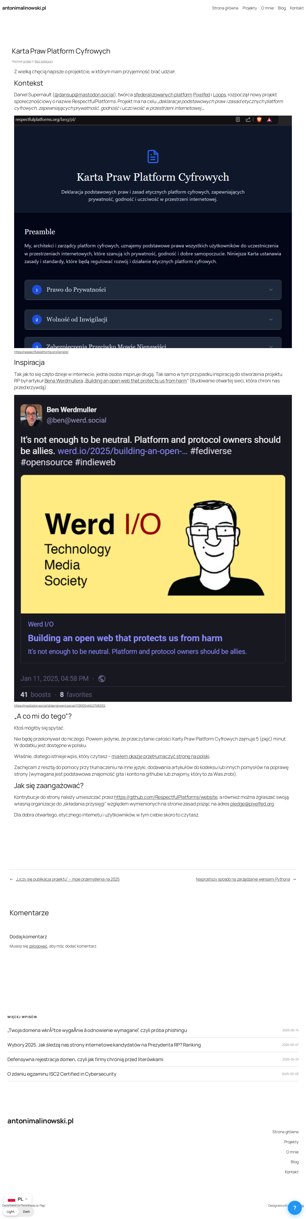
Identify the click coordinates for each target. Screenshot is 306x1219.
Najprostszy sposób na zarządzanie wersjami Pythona (243, 879)
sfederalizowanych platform (163, 94)
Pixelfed (201, 94)
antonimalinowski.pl (24, 7)
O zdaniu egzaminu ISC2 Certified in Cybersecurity (61, 1074)
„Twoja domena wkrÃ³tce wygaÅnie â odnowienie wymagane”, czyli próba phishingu (97, 1030)
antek (27, 61)
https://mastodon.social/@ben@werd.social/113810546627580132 (59, 705)
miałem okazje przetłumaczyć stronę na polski (160, 756)
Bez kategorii (44, 61)
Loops (219, 94)
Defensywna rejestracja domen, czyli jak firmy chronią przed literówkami (85, 1059)
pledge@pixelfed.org (252, 803)
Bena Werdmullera (64, 380)
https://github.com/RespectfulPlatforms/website (165, 797)
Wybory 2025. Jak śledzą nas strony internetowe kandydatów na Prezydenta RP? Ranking (104, 1044)
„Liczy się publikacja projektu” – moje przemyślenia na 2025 (68, 879)
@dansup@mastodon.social (84, 94)
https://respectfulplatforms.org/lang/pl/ (41, 352)
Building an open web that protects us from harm (136, 380)
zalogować (38, 946)
